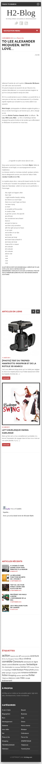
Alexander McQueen (32, 83)
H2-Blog (21, 12)
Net (3, 733)
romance (25, 672)
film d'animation (7, 667)
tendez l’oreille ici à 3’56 (11, 177)
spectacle (18, 675)
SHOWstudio (6, 271)
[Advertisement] (17, 66)
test (27, 675)
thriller (32, 675)
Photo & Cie (20, 38)
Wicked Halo (21, 267)
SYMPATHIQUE (26, 741)
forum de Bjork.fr (13, 272)
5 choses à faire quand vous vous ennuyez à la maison (18, 567)
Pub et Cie (24, 737)
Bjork (31, 165)
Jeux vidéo (5, 729)
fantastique (32, 664)
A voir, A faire (6, 710)
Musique (20, 669)
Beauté (23, 710)
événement (7, 680)
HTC (28, 667)
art (20, 655)
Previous (33, 311)
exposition (22, 664)
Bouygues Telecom (13, 659)
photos (36, 670)
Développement (7, 722)
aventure (34, 655)
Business (24, 714)
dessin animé (7, 664)
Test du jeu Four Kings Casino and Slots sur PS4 (17, 586)
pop (3, 672)
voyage (27, 678)
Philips (26, 669)
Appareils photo (14, 656)
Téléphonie (24, 745)
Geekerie (5, 725)
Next (38, 311)
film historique (16, 667)
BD (3, 659)
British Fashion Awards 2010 (18, 115)
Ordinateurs (25, 733)
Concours (18, 661)
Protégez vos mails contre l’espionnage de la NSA (18, 597)
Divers (23, 722)
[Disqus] (21, 477)
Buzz (21, 658)
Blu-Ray (6, 659)
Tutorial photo (25, 749)
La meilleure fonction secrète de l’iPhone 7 (17, 577)
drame (15, 664)
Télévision (5, 749)
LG (3, 670)
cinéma (27, 658)
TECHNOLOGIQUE (8, 745)
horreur (23, 667)
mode (13, 669)
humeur (32, 667)
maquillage (7, 670)
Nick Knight (6, 108)
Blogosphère (6, 714)
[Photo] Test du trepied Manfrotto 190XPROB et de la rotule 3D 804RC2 (19, 363)
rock (18, 672)
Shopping (12, 675)
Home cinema (25, 725)
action (6, 655)
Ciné (22, 718)
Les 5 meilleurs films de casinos (19, 606)
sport (23, 675)
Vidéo (22, 677)
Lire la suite (6, 378)
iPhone (37, 667)
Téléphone (5, 678)
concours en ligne (30, 661)
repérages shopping (11, 673)
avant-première (25, 656)
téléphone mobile (14, 678)
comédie (7, 661)
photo (31, 669)
